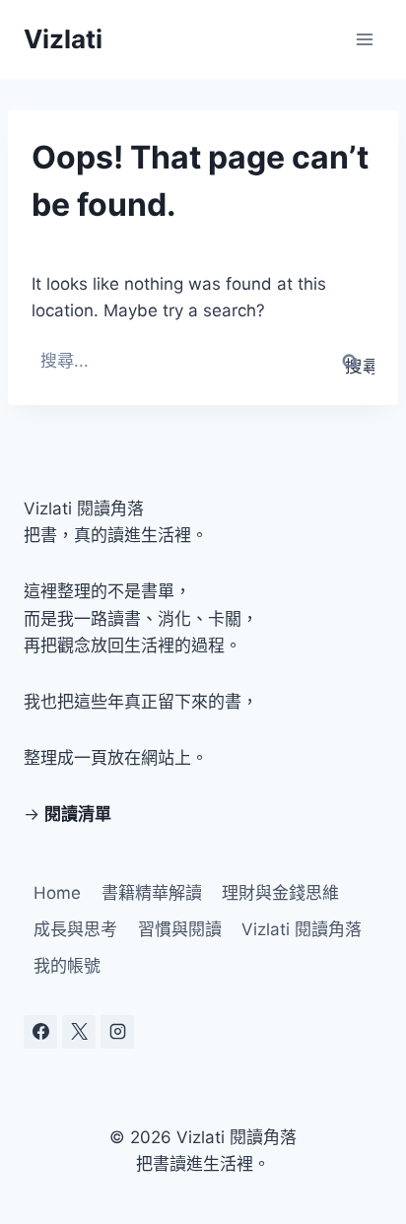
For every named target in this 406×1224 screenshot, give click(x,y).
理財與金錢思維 (280, 893)
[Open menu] (364, 39)
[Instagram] (117, 1032)
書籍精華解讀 (152, 893)
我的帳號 (67, 966)
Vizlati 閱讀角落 (301, 929)
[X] (79, 1032)
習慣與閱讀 (180, 929)
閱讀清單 (77, 814)
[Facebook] (40, 1032)
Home (57, 893)
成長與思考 (75, 929)
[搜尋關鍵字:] (203, 361)
